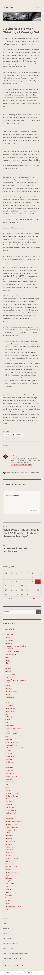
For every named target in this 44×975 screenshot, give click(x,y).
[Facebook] (9, 965)
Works (7, 903)
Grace (7, 737)
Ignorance (8, 759)
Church (7, 663)
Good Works (9, 725)
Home (5, 919)
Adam (7, 632)
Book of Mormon (11, 649)
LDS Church (9, 782)
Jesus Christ (9, 768)
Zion (6, 909)
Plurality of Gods (11, 830)
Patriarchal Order (11, 813)
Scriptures (8, 869)
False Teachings (10, 708)
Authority (8, 643)
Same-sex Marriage (12, 858)
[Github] (18, 965)
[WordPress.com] (22, 965)
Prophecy (8, 838)
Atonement (9, 640)
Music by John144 (9, 948)
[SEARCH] (38, 612)
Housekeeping (10, 756)
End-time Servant (11, 691)
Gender (7, 720)
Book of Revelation (12, 652)
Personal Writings (11, 824)
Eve (6, 700)
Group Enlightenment (12, 742)
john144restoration (12, 472)
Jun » (33, 598)
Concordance (9, 666)
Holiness (8, 751)
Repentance (9, 847)
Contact (6, 929)
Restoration (9, 850)
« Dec (11, 598)
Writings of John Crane (13, 906)
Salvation (8, 855)
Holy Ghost (9, 753)
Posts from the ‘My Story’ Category (15, 953)
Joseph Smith (9, 770)
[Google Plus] (14, 965)
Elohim (7, 686)
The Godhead (10, 884)
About (5, 924)
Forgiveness (9, 711)
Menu (37, 7)
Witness (8, 898)
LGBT (7, 785)
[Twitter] (5, 965)
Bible (5, 934)
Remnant (8, 844)
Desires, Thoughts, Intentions (15, 680)
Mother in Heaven (11, 796)
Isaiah (7, 765)
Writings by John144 (10, 943)
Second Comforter (11, 872)
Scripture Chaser (10, 864)
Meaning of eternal (12, 793)
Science (7, 861)
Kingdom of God (11, 776)
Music (7, 799)
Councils (8, 669)
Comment (33, 510)
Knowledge (9, 779)
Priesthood (9, 836)
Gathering (8, 717)
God (6, 722)
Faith (7, 703)
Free (6, 714)
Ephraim (8, 694)
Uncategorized (35, 472)
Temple (8, 881)
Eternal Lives (10, 697)
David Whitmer (10, 674)
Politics (8, 833)
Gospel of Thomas (11, 731)
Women (8, 901)
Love (7, 787)
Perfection (9, 819)
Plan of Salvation (11, 827)
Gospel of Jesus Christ (13, 728)
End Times (9, 688)
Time (7, 886)
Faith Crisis (9, 705)
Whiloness (8, 895)
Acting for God (10, 629)
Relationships (10, 841)
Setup (7, 875)
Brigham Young (10, 654)
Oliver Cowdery (10, 810)
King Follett (9, 773)
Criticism (8, 671)
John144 (8, 7)
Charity (7, 657)
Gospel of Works (11, 734)
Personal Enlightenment (13, 821)
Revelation (9, 853)
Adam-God (9, 635)
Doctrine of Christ (11, 683)
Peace (7, 816)
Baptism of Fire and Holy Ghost (16, 646)
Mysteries (8, 804)
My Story (8, 802)
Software (8, 878)
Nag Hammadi (10, 807)
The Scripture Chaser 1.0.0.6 (13, 958)
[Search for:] (19, 612)
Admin (7, 637)
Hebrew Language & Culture (15, 748)
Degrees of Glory (11, 677)
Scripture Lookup (11, 867)
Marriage (8, 790)
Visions (7, 892)
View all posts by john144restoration (21, 465)
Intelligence (9, 762)
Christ (7, 660)
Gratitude (8, 739)
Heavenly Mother (11, 745)
